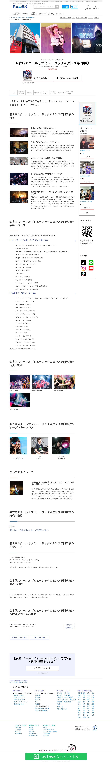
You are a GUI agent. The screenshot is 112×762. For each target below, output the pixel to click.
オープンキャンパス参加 (67, 78)
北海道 (69, 17)
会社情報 (31, 727)
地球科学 (37, 695)
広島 (84, 710)
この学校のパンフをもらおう (59, 756)
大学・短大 (67, 693)
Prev (12, 37)
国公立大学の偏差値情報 (42, 708)
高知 (88, 713)
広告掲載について (33, 733)
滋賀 (79, 706)
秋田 (79, 695)
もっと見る (85, 212)
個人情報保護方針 (33, 735)
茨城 (93, 695)
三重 (93, 704)
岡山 (79, 710)
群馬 (84, 697)
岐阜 (79, 704)
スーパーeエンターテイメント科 (30, 240)
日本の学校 (13, 17)
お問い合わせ (32, 731)
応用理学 (37, 704)
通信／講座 (73, 699)
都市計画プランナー (19, 699)
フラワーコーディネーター (21, 702)
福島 (88, 695)
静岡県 (16, 682)
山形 (84, 695)
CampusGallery (45, 92)
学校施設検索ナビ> (59, 1)
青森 (84, 693)
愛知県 (21, 682)
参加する (87, 156)
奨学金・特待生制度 (69, 92)
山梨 (88, 702)
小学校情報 (60, 697)
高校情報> (30, 1)
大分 (93, 715)
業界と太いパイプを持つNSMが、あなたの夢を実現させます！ (29, 530)
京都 (84, 706)
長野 (93, 702)
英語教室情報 (46, 733)
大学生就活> (78, 1)
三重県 (25, 682)
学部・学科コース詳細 (21, 92)
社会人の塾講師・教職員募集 (50, 731)
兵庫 (93, 706)
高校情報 (59, 695)
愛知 (88, 704)
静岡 (84, 704)
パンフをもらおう (41, 78)
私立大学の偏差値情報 (41, 710)
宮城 (93, 693)
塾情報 (45, 727)
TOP (13, 92)
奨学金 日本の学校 (62, 709)
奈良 (79, 708)
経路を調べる (69, 628)
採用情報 (31, 729)
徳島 (93, 710)
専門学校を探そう (18, 691)
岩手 (88, 693)
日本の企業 (46, 735)
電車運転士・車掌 (19, 704)
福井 (84, 702)
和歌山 (84, 708)
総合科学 (37, 697)
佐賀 (79, 715)
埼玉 (88, 697)
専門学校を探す (21, 17)
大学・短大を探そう (40, 691)
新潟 (88, 699)
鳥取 (88, 708)
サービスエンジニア (19, 697)
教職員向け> (94, 1)
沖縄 (88, 717)
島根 (93, 708)
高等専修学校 (67, 702)
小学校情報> (45, 1)
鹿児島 (84, 717)
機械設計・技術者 (19, 695)
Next (99, 37)
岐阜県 (12, 682)
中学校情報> (37, 1)
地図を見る (69, 625)
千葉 (93, 697)
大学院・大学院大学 (62, 699)
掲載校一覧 (60, 706)
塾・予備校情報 (69, 697)
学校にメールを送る (39, 637)
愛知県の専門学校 (30, 17)
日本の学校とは (18, 733)
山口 (88, 710)
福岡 (93, 713)
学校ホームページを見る (19, 637)
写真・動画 (37, 93)
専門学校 (59, 693)
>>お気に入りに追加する (61, 66)
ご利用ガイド (18, 727)
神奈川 (84, 699)
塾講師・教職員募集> (69, 1)
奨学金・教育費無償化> (21, 1)
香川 (79, 713)
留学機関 (59, 702)
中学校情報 (67, 695)
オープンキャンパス (53, 92)
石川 (79, 702)
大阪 (88, 706)
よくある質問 (18, 729)
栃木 (79, 697)
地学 (36, 702)
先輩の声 (29, 93)
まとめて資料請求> (86, 1)
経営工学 (37, 699)
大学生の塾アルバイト (48, 729)
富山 (93, 699)
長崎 (84, 715)
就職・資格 (61, 93)
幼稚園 (58, 704)
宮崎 (79, 717)
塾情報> (52, 1)
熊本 (88, 715)
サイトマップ (18, 731)
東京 (79, 699)
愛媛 (84, 713)
